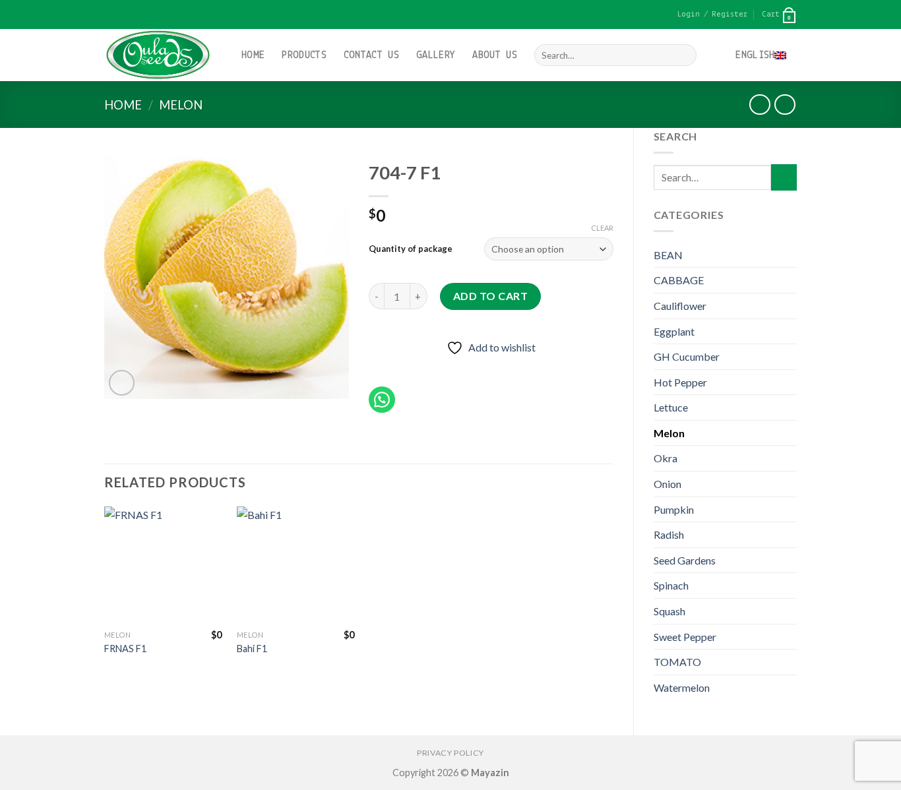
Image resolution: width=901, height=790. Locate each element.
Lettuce (671, 407)
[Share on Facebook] (380, 367)
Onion (667, 483)
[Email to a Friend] (428, 367)
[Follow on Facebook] (111, 14)
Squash (669, 611)
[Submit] (684, 55)
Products (304, 55)
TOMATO (677, 661)
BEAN (668, 255)
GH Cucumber (687, 356)
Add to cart (490, 295)
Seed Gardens (685, 560)
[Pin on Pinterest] (452, 367)
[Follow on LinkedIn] (136, 14)
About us (494, 55)
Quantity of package (410, 248)
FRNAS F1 (125, 648)
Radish (669, 534)
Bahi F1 (252, 648)
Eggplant (674, 331)
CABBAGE (679, 280)
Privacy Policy (450, 753)
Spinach (671, 585)
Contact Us (371, 55)
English (754, 55)
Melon (180, 105)
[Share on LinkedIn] (476, 367)
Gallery (435, 55)
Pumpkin (674, 509)
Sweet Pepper (685, 636)
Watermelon (682, 687)
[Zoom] (122, 383)
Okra (665, 458)
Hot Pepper (680, 382)
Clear (602, 228)
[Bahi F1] (295, 565)
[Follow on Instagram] (123, 14)
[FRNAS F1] (163, 565)
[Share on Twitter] (404, 367)
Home (252, 55)
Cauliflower (680, 305)
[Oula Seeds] (163, 55)
